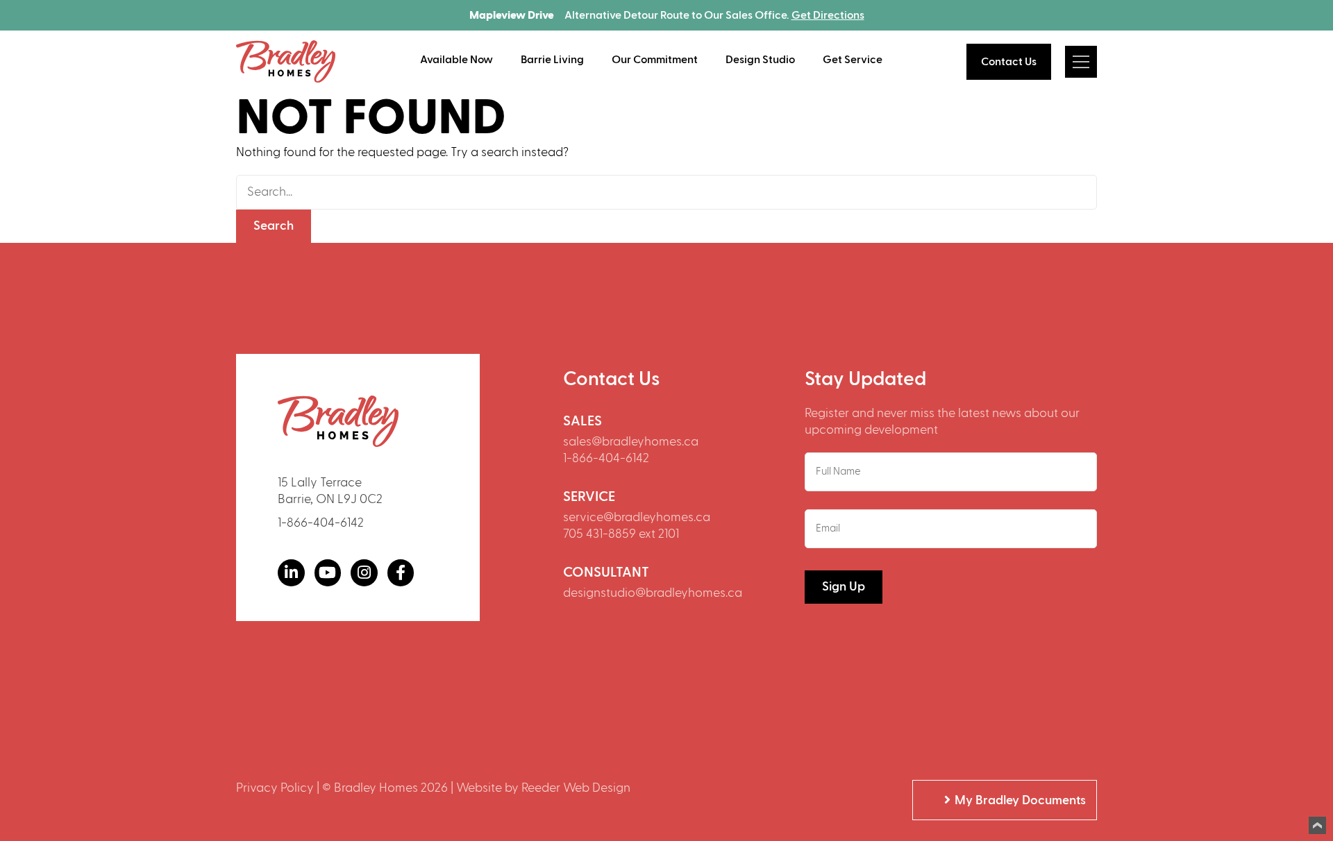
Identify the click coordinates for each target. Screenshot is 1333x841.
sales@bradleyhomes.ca (630, 442)
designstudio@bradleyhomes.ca (652, 593)
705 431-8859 (599, 534)
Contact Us (1009, 61)
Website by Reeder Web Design (543, 788)
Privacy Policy (275, 788)
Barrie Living (552, 59)
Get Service (852, 59)
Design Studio (760, 59)
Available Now (456, 59)
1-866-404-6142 (321, 523)
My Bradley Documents (1020, 800)
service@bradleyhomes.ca (636, 517)
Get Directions (827, 15)
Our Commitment (655, 59)
